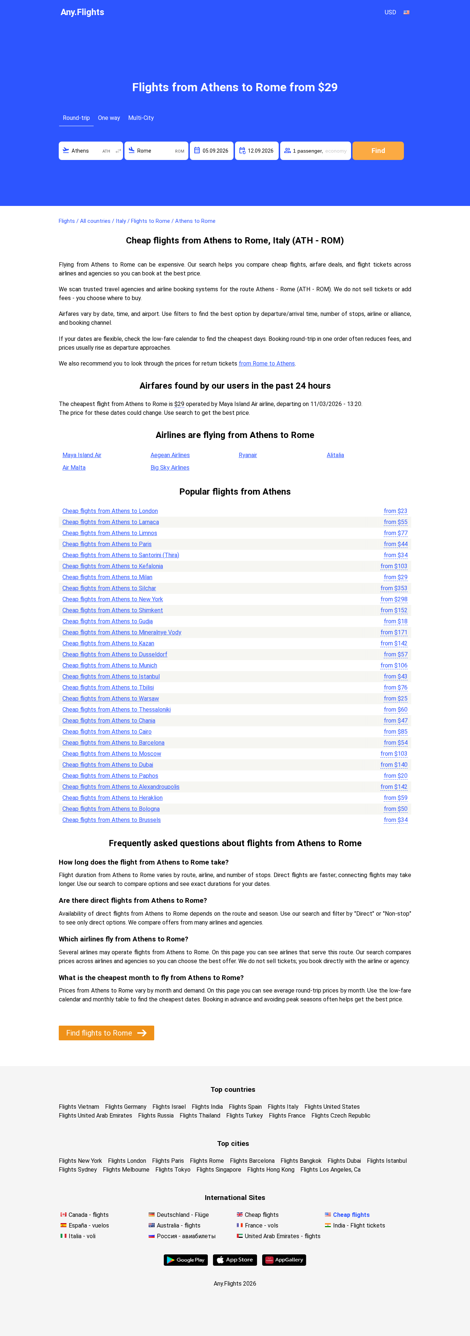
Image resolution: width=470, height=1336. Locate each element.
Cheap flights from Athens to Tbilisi (108, 687)
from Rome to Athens (267, 363)
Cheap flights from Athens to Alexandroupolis (121, 786)
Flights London (127, 1160)
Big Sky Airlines (170, 467)
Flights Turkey (244, 1115)
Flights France (287, 1115)
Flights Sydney (78, 1169)
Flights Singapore (218, 1169)
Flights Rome (207, 1160)
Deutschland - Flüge (183, 1214)
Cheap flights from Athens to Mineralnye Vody (121, 632)
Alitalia (335, 455)
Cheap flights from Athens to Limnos (109, 533)
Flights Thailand (200, 1115)
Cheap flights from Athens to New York (112, 599)
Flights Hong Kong (270, 1169)
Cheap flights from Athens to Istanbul (111, 676)
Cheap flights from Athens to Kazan (108, 643)
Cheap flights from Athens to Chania (108, 720)
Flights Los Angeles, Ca (330, 1169)
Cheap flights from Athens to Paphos (110, 775)
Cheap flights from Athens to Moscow (111, 753)
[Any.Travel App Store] (235, 1263)
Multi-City (141, 117)
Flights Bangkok (301, 1160)
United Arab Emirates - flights (283, 1236)
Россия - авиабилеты (186, 1236)
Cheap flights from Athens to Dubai (107, 764)
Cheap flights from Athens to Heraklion (112, 797)
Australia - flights (178, 1225)
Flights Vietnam (79, 1106)
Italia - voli (82, 1236)
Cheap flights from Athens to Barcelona (113, 742)
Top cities (233, 1143)
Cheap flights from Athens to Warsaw (110, 698)
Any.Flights (82, 12)
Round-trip (76, 117)
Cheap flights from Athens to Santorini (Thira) (120, 555)
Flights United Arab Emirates (95, 1115)
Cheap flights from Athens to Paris (107, 544)
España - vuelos (89, 1225)
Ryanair (248, 455)
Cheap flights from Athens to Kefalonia (112, 566)
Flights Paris (168, 1160)
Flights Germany (126, 1106)
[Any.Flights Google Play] (186, 1263)
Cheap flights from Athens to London (110, 510)
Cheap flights (262, 1214)
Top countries (232, 1089)
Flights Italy (283, 1106)
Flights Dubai (344, 1160)
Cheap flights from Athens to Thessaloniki (116, 709)
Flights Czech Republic (340, 1115)
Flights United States (332, 1106)
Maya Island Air (81, 455)
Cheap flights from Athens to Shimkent (112, 610)
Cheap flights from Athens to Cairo (107, 731)
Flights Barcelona (252, 1160)
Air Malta (74, 467)
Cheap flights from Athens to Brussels (111, 819)
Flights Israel (169, 1106)
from (396, 510)
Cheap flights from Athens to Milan (107, 577)
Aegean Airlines (170, 455)
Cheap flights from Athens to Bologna (111, 808)
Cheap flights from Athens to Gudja (107, 621)
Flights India (207, 1106)
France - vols (261, 1225)
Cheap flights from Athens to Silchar (109, 588)
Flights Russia (156, 1115)
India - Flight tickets (359, 1225)
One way (109, 117)
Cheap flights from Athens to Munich (109, 665)
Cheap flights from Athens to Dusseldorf (114, 654)
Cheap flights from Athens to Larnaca (110, 522)
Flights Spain (245, 1106)
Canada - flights (89, 1214)
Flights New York (80, 1160)
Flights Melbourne (126, 1169)
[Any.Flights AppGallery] (284, 1263)
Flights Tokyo (173, 1169)
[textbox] (91, 151)
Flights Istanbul (387, 1160)
